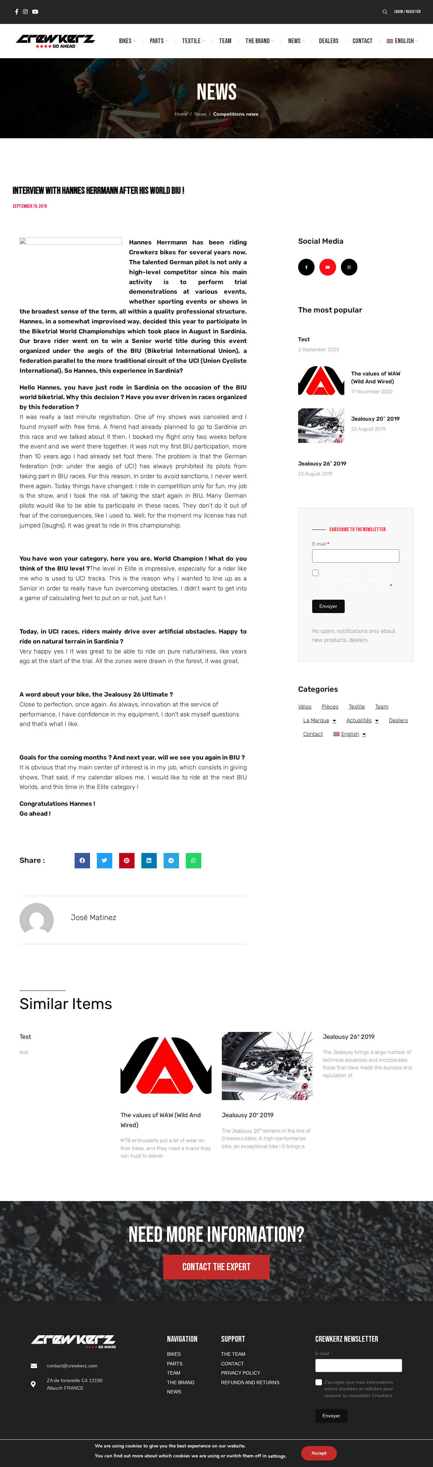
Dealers (398, 720)
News (200, 114)
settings (276, 1456)
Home (181, 114)
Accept (319, 1453)
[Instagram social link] (25, 12)
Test (304, 339)
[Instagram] (349, 267)
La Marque (316, 720)
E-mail (320, 544)
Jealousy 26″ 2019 (322, 463)
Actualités (359, 720)
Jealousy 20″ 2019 (375, 419)
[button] (82, 860)
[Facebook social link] (17, 12)
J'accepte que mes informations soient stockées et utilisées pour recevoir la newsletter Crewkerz (356, 579)
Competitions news (235, 114)
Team (382, 706)
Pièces (330, 706)
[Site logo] (55, 40)
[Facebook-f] (306, 267)
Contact (313, 734)
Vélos (304, 706)
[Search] (385, 12)
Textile (357, 706)
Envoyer (328, 606)
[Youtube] (327, 267)
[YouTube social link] (35, 12)
